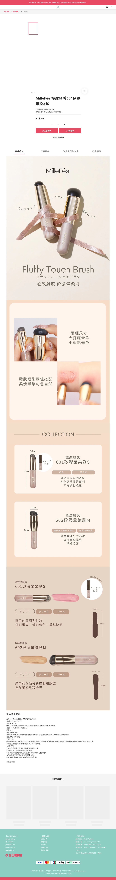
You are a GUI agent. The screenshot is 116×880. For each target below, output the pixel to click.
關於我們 (44, 839)
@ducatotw (9, 850)
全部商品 (7, 11)
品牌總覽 (15, 11)
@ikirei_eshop (10, 839)
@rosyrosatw (10, 847)
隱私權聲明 (45, 850)
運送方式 (44, 844)
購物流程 (44, 842)
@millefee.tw (10, 844)
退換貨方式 (45, 847)
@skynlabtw (9, 842)
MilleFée (24, 11)
